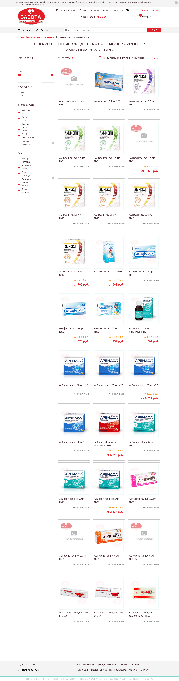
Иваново (101, 17)
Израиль (25, 168)
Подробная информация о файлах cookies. (31, 4)
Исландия (26, 179)
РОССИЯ (25, 192)
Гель (23, 113)
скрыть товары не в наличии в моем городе (123, 58)
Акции (83, 10)
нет (23, 95)
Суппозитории (28, 137)
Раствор (25, 127)
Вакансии (94, 10)
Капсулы (25, 117)
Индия (24, 172)
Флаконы (25, 144)
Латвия (24, 185)
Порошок (25, 124)
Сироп (24, 130)
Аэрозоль (25, 110)
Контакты (118, 10)
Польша (25, 189)
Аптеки (44, 30)
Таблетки (25, 141)
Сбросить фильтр (25, 58)
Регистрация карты (66, 10)
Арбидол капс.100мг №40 (73, 442)
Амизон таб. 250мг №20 (107, 101)
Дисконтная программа (113, 669)
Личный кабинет (150, 10)
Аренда (106, 10)
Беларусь (25, 158)
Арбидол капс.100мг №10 (73, 385)
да (22, 91)
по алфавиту (64, 58)
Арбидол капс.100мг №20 (108, 385)
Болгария (25, 161)
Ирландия (26, 175)
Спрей (24, 134)
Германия (26, 165)
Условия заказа (85, 664)
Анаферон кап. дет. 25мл (108, 271)
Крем (23, 120)
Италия (24, 182)
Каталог (27, 30)
